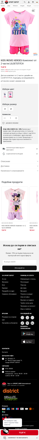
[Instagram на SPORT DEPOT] (22, 318)
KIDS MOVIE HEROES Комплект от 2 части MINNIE (14, 227)
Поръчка (23, 285)
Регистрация (24, 282)
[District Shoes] (11, 390)
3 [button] (20, 53)
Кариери (5, 288)
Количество (6, 114)
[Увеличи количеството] (16, 118)
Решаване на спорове (9, 317)
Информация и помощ (28, 279)
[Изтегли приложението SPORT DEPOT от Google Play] (28, 334)
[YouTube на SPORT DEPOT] (32, 318)
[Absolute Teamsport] (11, 398)
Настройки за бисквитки (10, 323)
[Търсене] (25, 2)
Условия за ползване (21, 428)
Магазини (5, 282)
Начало (3, 5)
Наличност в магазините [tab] (12, 171)
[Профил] (29, 2)
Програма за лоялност (27, 306)
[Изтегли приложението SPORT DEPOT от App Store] (28, 341)
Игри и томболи (25, 309)
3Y (5, 109)
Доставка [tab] (5, 166)
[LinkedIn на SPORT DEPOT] (32, 323)
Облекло (15, 5)
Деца (9, 5)
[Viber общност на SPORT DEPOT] (27, 323)
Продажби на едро (8, 291)
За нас (4, 279)
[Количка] (33, 2)
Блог (3, 285)
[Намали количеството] (4, 118)
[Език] (37, 2)
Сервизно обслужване (9, 294)
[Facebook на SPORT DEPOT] (27, 318)
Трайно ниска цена (26, 303)
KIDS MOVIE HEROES (11, 60)
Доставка (23, 288)
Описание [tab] (5, 161)
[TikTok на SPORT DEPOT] (22, 323)
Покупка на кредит (26, 294)
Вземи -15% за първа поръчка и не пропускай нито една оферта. (19, 250)
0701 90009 (9, 368)
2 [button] (18, 53)
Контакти (5, 352)
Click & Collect (25, 297)
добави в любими (12, 123)
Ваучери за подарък (27, 300)
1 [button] (16, 53)
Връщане (23, 291)
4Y (11, 109)
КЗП (3, 320)
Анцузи (22, 5)
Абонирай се (19, 268)
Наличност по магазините (18, 438)
